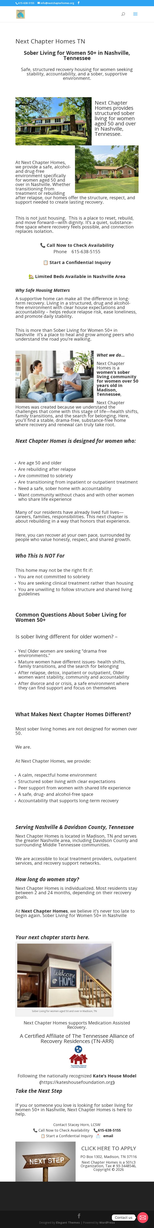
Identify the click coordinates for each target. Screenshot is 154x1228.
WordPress (107, 1222)
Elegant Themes (68, 1222)
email (108, 1135)
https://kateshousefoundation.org (77, 1082)
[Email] (142, 1217)
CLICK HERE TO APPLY (108, 1148)
